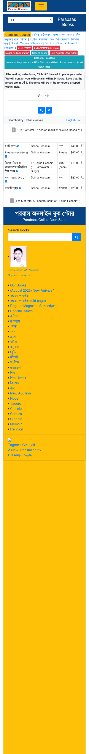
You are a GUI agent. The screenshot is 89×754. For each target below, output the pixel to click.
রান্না (13, 388)
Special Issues (21, 311)
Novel (14, 398)
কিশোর (14, 383)
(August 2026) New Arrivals (31, 290)
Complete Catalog (17, 35)
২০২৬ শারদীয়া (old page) (28, 300)
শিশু (12, 372)
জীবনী (14, 357)
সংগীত (14, 362)
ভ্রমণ (13, 336)
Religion (16, 429)
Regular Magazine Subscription (34, 306)
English (71, 120)
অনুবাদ (14, 347)
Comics (16, 414)
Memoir (16, 424)
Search (43, 96)
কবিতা (14, 316)
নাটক (13, 342)
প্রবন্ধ (13, 326)
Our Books (18, 285)
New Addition (20, 393)
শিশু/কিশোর (18, 378)
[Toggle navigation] (41, 6)
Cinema (16, 419)
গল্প (13, 331)
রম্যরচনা (15, 367)
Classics (16, 408)
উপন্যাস (15, 321)
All (79, 120)
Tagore (15, 403)
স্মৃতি (13, 352)
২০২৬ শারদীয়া (19, 295)
